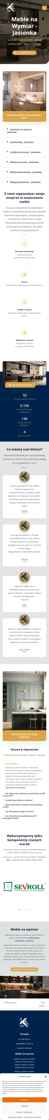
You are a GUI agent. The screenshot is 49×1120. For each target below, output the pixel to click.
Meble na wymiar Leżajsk (24, 1065)
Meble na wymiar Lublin (24, 1062)
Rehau (22, 860)
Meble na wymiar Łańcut (24, 1067)
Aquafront (15, 860)
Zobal (28, 860)
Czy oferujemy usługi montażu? (19, 811)
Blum (34, 857)
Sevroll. (40, 860)
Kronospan (41, 857)
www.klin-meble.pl (24, 1048)
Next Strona (42, 1003)
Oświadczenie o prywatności (32, 1117)
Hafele (33, 860)
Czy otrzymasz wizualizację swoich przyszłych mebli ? (20, 817)
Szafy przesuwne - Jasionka (25, 152)
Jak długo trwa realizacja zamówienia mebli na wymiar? (24, 794)
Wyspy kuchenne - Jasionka (25, 182)
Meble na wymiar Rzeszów (24, 1059)
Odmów (24, 1106)
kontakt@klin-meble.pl (24, 1044)
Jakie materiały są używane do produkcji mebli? (22, 805)
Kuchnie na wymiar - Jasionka (20, 131)
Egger (8, 860)
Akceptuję (25, 1100)
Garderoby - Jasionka (22, 142)
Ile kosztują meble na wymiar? (19, 800)
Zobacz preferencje (24, 1112)
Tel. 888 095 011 (24, 1039)
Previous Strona (10, 1002)
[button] (45, 1076)
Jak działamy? (11, 763)
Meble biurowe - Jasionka (24, 162)
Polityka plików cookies (15, 1117)
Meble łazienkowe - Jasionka (26, 172)
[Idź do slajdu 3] (21, 909)
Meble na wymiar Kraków (24, 1071)
